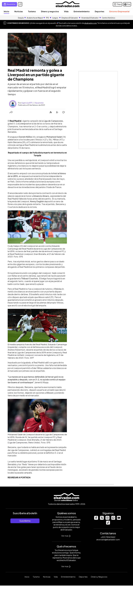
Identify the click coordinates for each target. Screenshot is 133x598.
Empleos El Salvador (70, 18)
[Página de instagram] (107, 519)
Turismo (32, 11)
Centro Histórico (108, 18)
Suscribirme (25, 520)
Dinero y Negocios (99, 577)
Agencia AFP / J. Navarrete (32, 103)
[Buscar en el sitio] (20, 4)
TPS (47, 18)
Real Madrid (15, 121)
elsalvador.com (90, 23)
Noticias (18, 11)
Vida (66, 11)
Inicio (6, 11)
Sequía (21, 18)
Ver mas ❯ (66, 535)
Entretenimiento (82, 11)
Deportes (99, 11)
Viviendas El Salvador (89, 18)
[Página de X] (102, 519)
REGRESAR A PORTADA (19, 477)
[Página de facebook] (96, 519)
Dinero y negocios (50, 11)
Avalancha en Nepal (35, 18)
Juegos (55, 18)
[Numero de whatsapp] (113, 519)
